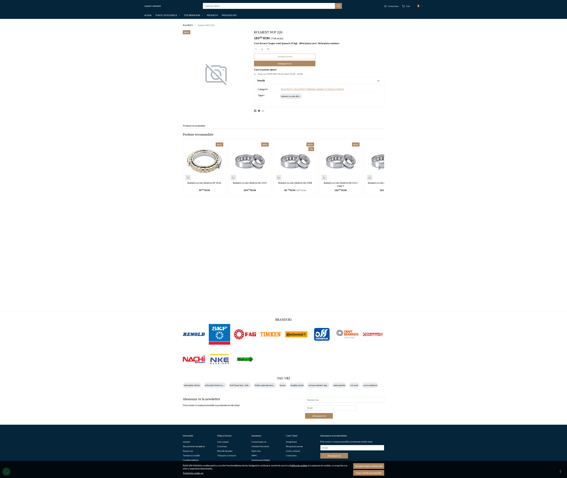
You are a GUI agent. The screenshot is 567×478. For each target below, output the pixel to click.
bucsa (282, 385)
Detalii (261, 80)
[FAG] (245, 334)
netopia (186, 441)
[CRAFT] (348, 334)
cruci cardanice (370, 385)
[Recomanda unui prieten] (263, 110)
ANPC (254, 455)
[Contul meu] (391, 6)
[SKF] (219, 334)
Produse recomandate (194, 125)
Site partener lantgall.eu (194, 446)
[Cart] (406, 6)
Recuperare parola (294, 446)
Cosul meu (222, 446)
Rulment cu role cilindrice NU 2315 (250, 182)
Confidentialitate (191, 460)
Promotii (212, 15)
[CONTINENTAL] (296, 334)
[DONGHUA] (322, 334)
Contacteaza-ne (258, 441)
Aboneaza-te (319, 415)
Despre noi (188, 451)
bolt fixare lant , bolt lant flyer (243, 385)
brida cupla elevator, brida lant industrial (273, 385)
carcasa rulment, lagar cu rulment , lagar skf (328, 385)
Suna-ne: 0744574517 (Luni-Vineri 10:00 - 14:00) (280, 74)
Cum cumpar (223, 441)
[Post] (256, 110)
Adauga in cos (285, 63)
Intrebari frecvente (260, 446)
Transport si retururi (226, 455)
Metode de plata (224, 451)
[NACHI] (194, 359)
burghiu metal (297, 385)
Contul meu (291, 455)
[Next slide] (379, 168)
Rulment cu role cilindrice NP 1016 (204, 182)
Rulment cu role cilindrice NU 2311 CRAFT (340, 184)
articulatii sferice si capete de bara (221, 385)
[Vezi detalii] (188, 177)
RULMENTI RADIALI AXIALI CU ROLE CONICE (319, 89)
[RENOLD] (194, 334)
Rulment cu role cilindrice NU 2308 (295, 182)
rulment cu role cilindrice (292, 96)
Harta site (256, 451)
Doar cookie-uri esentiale (369, 472)
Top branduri (192, 15)
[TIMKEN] (271, 334)
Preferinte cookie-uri (193, 473)
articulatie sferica (192, 385)
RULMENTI (188, 25)
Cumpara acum (284, 56)
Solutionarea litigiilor (260, 460)
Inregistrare (291, 441)
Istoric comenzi (293, 451)
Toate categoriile (166, 15)
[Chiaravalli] (373, 334)
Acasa (147, 15)
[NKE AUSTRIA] (219, 359)
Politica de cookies (298, 465)
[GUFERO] (245, 359)
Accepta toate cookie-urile (368, 466)
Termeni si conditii (191, 455)
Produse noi (229, 15)
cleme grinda (339, 385)
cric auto (354, 385)
